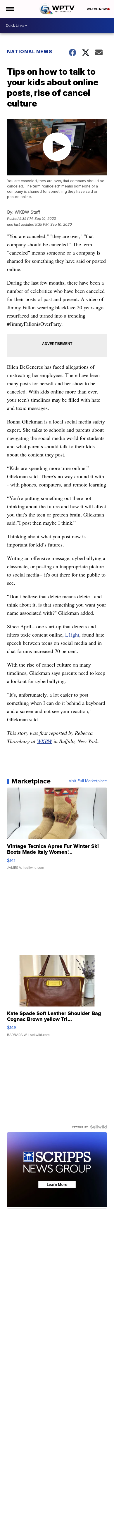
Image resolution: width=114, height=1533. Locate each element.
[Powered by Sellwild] (98, 1127)
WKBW (44, 741)
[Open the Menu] (9, 8)
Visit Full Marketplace (88, 781)
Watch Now (97, 9)
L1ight (72, 634)
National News (29, 51)
